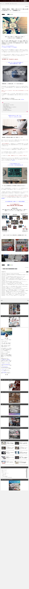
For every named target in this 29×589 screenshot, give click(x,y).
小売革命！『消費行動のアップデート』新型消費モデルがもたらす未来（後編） (15, 294)
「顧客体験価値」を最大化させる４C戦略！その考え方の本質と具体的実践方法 (15, 291)
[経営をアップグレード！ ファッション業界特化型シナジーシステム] (14, 434)
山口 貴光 (6, 338)
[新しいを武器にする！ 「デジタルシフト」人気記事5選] (14, 421)
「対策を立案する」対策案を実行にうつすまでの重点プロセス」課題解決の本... (10, 443)
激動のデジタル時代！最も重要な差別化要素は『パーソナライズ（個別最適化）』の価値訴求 (17, 290)
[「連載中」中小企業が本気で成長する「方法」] (14, 398)
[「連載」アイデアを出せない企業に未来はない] (14, 410)
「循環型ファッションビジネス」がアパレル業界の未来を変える (13, 287)
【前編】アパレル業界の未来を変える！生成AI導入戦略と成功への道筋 (14, 278)
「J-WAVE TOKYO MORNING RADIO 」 (6, 364)
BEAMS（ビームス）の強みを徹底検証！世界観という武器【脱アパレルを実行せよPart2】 (16, 286)
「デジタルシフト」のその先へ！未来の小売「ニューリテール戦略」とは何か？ (15, 295)
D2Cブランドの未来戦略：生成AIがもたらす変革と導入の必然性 (13, 282)
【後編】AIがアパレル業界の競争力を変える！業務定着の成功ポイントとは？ (15, 277)
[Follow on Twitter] (5, 374)
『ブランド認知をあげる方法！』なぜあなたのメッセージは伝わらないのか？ (15, 289)
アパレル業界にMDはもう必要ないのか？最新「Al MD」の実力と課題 (14, 283)
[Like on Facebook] (7, 374)
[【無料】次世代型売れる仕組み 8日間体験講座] (14, 485)
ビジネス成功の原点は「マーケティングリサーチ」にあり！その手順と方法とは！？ (16, 292)
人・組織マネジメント (14, 475)
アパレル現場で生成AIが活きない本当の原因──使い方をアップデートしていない (15, 276)
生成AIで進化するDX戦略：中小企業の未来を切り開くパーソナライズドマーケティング (16, 281)
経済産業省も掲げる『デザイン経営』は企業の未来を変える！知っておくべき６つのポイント (17, 288)
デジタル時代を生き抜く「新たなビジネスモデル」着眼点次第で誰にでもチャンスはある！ (16, 293)
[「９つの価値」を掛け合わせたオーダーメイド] (14, 309)
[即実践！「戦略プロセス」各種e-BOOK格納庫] (14, 386)
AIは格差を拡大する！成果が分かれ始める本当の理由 (12, 273)
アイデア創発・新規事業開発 (14, 476)
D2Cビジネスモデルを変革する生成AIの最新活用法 (14, 477)
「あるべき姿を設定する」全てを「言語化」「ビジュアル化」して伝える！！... (23, 448)
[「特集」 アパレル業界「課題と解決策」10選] (14, 322)
